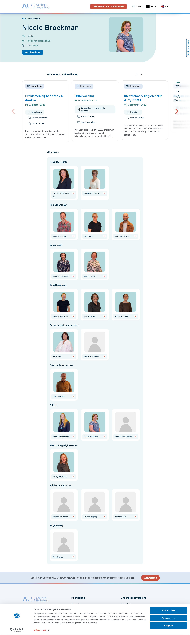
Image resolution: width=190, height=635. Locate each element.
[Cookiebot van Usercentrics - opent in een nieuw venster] (16, 630)
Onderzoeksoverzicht (133, 597)
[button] (177, 111)
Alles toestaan (168, 610)
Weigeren (168, 626)
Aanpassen (167, 618)
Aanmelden (150, 577)
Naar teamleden (32, 52)
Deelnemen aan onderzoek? (108, 6)
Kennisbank (78, 597)
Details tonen (40, 630)
